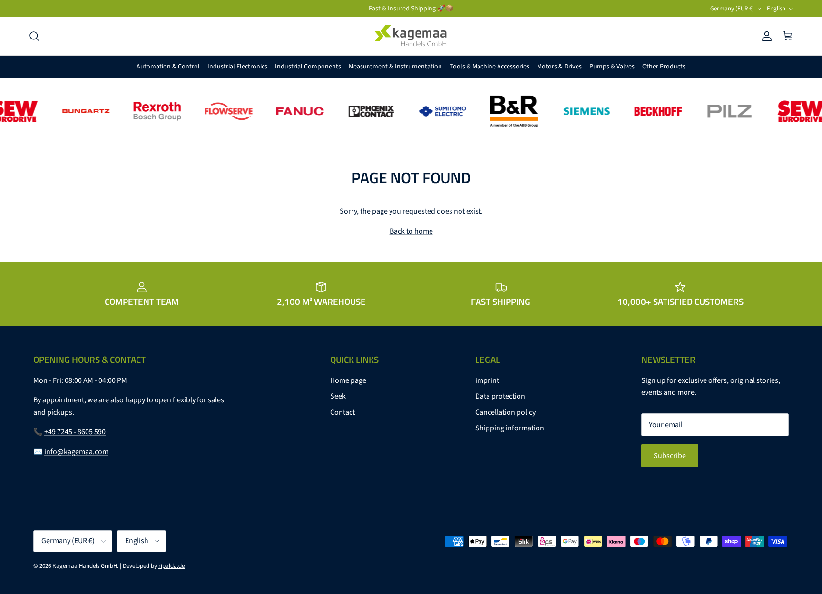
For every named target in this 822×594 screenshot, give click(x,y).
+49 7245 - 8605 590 (75, 432)
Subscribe (670, 455)
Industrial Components (308, 66)
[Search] (34, 36)
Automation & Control (168, 66)
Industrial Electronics (237, 66)
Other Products (663, 66)
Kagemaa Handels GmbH (84, 566)
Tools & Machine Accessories (489, 66)
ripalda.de (171, 566)
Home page (348, 380)
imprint (487, 380)
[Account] (765, 36)
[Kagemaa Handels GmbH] (411, 36)
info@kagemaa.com (76, 452)
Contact (342, 412)
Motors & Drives (559, 66)
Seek (338, 396)
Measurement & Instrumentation (395, 66)
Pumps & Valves (612, 66)
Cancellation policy (505, 412)
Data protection (500, 396)
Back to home (411, 231)
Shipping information (509, 428)
